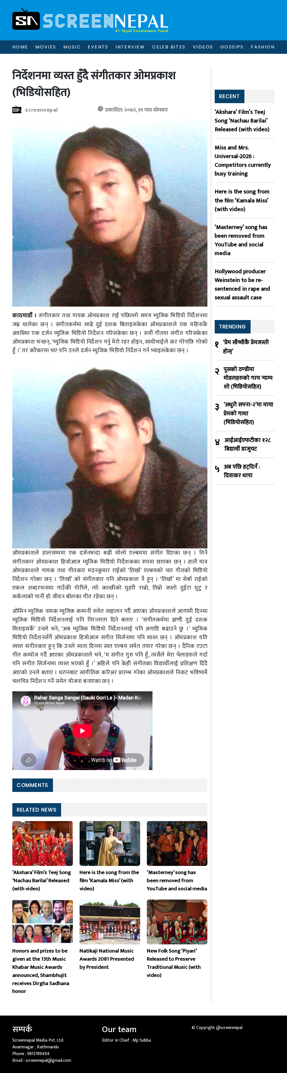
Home (20, 47)
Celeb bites (169, 47)
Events (98, 47)
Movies (45, 47)
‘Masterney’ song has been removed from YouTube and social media (241, 240)
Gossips (232, 47)
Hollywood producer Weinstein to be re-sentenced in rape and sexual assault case (242, 284)
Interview (130, 47)
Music (72, 47)
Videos (203, 47)
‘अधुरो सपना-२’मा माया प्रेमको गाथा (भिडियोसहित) (248, 413)
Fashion (263, 47)
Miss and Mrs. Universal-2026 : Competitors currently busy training (243, 160)
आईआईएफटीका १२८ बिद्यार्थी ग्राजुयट (247, 444)
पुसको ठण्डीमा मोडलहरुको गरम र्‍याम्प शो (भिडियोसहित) (248, 378)
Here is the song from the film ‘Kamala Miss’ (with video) (242, 200)
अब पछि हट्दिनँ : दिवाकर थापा (242, 471)
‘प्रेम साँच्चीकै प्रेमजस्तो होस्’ (246, 346)
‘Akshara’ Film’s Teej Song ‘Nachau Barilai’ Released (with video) (242, 121)
